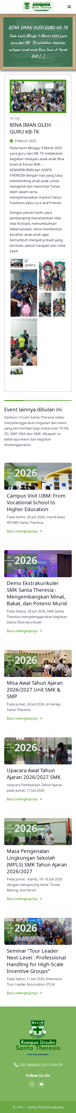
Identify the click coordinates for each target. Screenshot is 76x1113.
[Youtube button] (41, 1084)
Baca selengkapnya (22, 531)
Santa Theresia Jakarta (45, 1107)
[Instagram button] (32, 1084)
